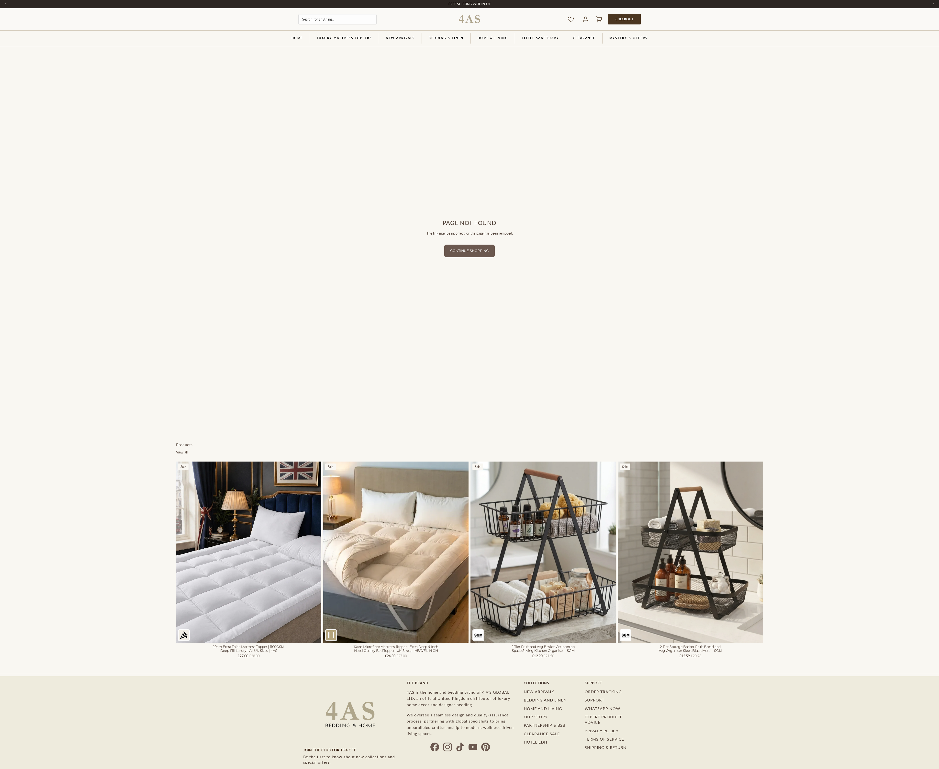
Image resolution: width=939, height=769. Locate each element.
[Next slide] (314, 552)
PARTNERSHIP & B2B (544, 725)
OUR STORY (536, 716)
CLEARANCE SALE (542, 733)
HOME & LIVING (493, 38)
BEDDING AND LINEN (545, 700)
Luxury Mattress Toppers (344, 38)
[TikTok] (460, 747)
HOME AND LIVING (543, 708)
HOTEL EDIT (536, 742)
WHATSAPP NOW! (603, 708)
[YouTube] (473, 747)
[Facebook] (434, 747)
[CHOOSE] (313, 635)
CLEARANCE (584, 38)
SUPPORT (594, 700)
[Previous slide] (183, 552)
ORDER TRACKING (603, 691)
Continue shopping (469, 251)
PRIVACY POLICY (602, 730)
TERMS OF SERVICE (604, 739)
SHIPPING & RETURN (605, 747)
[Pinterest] (485, 747)
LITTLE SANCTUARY (540, 38)
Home (297, 38)
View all (182, 452)
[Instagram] (447, 747)
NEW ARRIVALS (400, 38)
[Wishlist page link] (571, 19)
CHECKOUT (624, 19)
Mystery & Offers (628, 38)
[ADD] (608, 635)
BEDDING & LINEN (446, 38)
